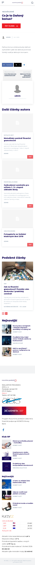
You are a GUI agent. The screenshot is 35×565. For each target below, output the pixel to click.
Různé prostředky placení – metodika (23, 442)
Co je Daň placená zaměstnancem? (10, 74)
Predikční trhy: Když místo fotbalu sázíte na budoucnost (22, 338)
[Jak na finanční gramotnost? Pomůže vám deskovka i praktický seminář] (17, 271)
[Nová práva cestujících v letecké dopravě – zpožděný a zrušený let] (6, 329)
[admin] (4, 37)
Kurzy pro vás (6, 531)
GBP (4, 526)
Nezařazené (8, 12)
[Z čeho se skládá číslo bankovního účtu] (6, 484)
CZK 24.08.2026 (7, 521)
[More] (24, 65)
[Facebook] (3, 430)
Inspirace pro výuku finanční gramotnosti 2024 (21, 454)
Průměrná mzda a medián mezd (23, 504)
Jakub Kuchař (18, 343)
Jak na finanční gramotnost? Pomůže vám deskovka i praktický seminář (16, 290)
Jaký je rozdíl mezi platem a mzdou (20, 493)
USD (4, 523)
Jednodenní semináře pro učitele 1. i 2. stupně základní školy (16, 187)
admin (8, 37)
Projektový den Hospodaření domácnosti (23, 464)
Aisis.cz (4, 393)
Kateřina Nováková (11, 306)
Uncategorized (9, 231)
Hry (5, 283)
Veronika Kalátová (20, 468)
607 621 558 (11, 395)
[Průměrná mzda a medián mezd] (6, 506)
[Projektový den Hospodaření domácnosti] (6, 467)
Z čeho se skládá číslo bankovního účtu (21, 481)
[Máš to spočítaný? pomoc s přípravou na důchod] (6, 351)
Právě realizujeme (10, 182)
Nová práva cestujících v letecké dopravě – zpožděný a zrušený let (22, 327)
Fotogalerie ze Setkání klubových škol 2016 (15, 235)
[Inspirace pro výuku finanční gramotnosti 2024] (6, 455)
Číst (30, 157)
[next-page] (6, 313)
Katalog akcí (9, 135)
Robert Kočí (17, 332)
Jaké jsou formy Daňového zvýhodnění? (25, 75)
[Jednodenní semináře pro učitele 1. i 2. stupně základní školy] (17, 169)
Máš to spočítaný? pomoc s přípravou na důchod (21, 350)
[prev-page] (3, 313)
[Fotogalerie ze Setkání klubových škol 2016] (17, 218)
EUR (4, 528)
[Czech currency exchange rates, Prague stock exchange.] (17, 516)
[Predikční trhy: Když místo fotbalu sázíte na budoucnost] (6, 340)
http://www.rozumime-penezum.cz (17, 98)
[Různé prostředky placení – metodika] (6, 444)
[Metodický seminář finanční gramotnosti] (17, 123)
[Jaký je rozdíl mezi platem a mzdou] (6, 495)
